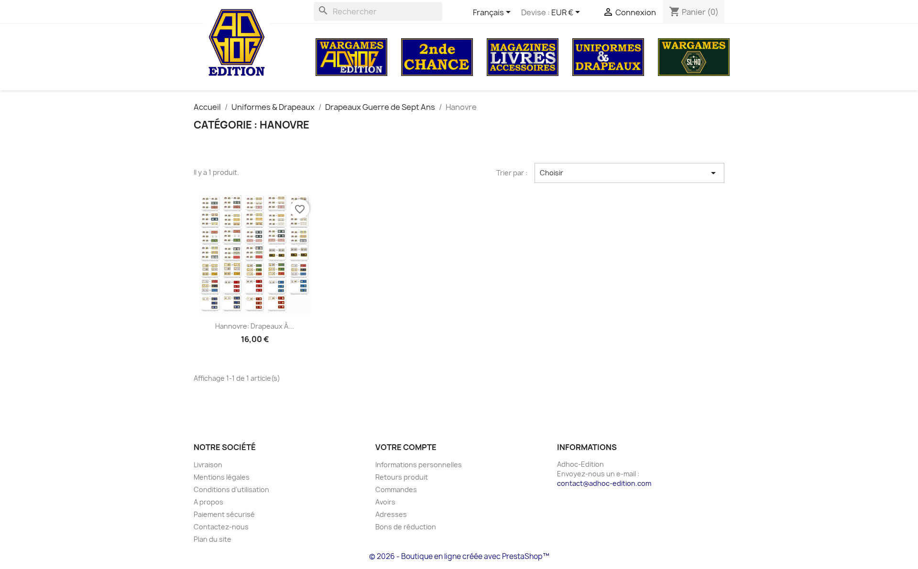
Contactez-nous (221, 526)
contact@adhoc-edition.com (604, 483)
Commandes (396, 489)
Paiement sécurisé (224, 514)
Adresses (391, 514)
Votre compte (406, 447)
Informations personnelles (418, 464)
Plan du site (212, 539)
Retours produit (401, 477)
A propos (208, 501)
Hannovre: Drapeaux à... (254, 326)
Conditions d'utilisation (231, 489)
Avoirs (385, 501)
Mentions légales (222, 477)
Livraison (208, 464)
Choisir (630, 173)
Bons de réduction (405, 526)
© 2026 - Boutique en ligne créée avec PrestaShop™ (459, 556)
